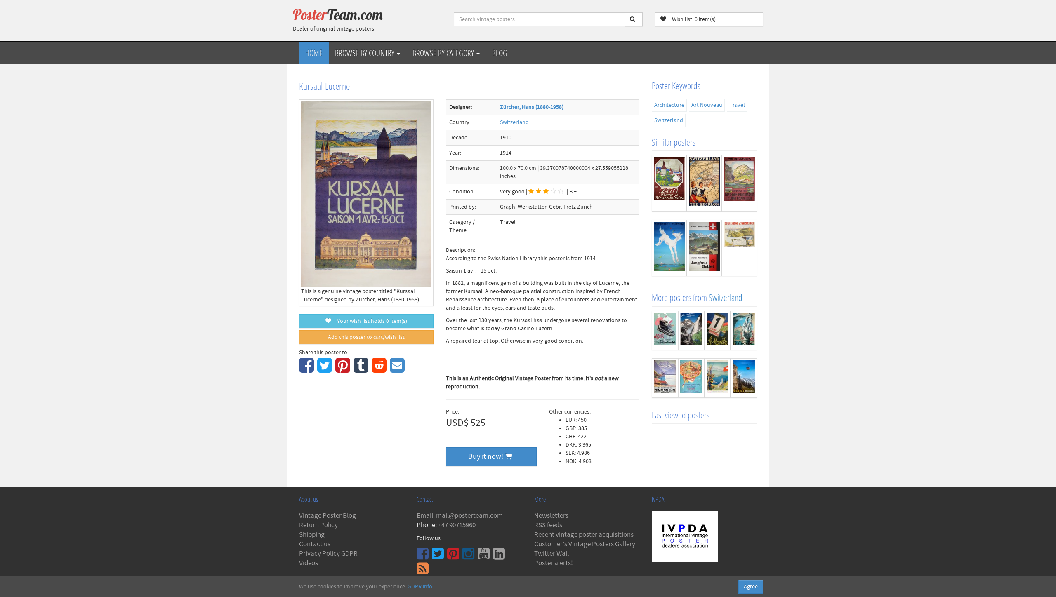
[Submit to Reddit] (380, 370)
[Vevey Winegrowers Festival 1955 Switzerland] (691, 378)
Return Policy (318, 525)
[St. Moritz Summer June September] (718, 330)
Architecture (669, 105)
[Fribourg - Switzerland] (744, 330)
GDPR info (420, 586)
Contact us (314, 544)
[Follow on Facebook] (424, 556)
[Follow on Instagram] (469, 556)
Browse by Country (365, 52)
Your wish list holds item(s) (370, 321)
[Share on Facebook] (307, 370)
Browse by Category (444, 52)
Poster (338, 14)
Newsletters (551, 515)
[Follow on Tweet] (439, 556)
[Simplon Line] (665, 378)
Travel (737, 105)
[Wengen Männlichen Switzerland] (744, 378)
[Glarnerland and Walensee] (691, 330)
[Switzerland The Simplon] (704, 183)
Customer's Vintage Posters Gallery (584, 544)
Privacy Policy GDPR (328, 553)
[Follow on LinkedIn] (500, 556)
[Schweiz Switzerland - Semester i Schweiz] (669, 248)
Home (314, 52)
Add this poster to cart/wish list (366, 337)
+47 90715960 (457, 525)
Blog (499, 52)
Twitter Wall (551, 553)
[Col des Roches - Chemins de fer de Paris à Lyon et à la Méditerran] (739, 183)
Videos (308, 563)
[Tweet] (325, 370)
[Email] (398, 370)
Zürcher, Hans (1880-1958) (531, 107)
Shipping (312, 534)
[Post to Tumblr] (362, 370)
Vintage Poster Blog (327, 515)
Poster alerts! (553, 563)
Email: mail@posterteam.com (460, 515)
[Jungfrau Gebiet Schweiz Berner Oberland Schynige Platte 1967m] (704, 248)
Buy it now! (486, 456)
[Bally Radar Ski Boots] (665, 330)
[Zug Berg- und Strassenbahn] (669, 183)
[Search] (634, 19)
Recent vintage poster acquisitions (584, 534)
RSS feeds (548, 525)
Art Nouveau (706, 105)
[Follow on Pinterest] (454, 556)
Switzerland (514, 122)
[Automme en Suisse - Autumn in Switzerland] (718, 378)
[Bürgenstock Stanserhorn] (739, 248)
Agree (751, 586)
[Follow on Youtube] (485, 556)
